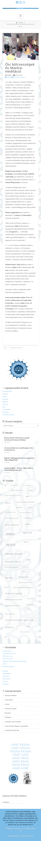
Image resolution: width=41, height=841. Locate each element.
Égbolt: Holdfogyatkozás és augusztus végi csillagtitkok (19, 459)
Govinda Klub (11, 518)
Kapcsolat (6, 684)
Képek (28, 559)
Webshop (5, 671)
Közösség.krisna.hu (8, 666)
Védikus (9, 627)
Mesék (24, 571)
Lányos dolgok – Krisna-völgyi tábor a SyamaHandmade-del (18, 469)
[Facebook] (17, 2)
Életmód (5, 394)
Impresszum (6, 679)
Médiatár (5, 402)
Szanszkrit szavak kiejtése (13, 721)
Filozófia (5, 404)
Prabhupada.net (7, 651)
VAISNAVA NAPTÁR (12, 730)
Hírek (8, 77)
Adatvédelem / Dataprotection (20, 836)
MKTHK (9, 578)
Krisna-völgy (13, 562)
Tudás (28, 609)
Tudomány (30, 605)
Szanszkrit (30, 598)
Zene (28, 626)
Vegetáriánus (9, 614)
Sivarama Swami (13, 593)
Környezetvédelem (11, 567)
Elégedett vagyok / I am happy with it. (20, 829)
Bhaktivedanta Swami (12, 495)
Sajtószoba (6, 676)
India (5, 347)
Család (5, 396)
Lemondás (25, 567)
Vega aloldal (9, 700)
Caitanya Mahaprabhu (25, 502)
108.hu (5, 664)
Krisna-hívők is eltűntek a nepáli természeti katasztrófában (16, 439)
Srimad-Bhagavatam (16, 347)
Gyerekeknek (7, 409)
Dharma (19, 507)
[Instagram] (24, 2)
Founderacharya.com (9, 653)
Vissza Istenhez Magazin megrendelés (16, 726)
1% (5, 486)
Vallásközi (8, 717)
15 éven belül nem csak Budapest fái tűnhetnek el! (18, 449)
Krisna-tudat (13, 554)
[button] (20, 15)
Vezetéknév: (6, 802)
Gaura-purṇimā (25, 512)
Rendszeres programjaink (23, 587)
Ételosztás (6, 412)
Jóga (25, 542)
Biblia (8, 503)
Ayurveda (26, 485)
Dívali (30, 507)
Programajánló (19, 77)
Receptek (5, 399)
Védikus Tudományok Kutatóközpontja (15, 661)
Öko (4, 407)
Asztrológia (15, 485)
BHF (27, 496)
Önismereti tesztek (10, 708)
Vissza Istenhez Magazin (19, 620)
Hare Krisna (12, 525)
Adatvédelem (7, 673)
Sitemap (5, 681)
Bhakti (30, 490)
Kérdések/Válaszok (8, 415)
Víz (21, 626)
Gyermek (28, 518)
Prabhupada (24, 577)
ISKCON (27, 533)
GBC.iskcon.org (7, 656)
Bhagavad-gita (17, 490)
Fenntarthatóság (10, 512)
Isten (10, 545)
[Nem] (38, 825)
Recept (6, 587)
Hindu (28, 524)
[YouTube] (20, 2)
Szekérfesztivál (13, 606)
